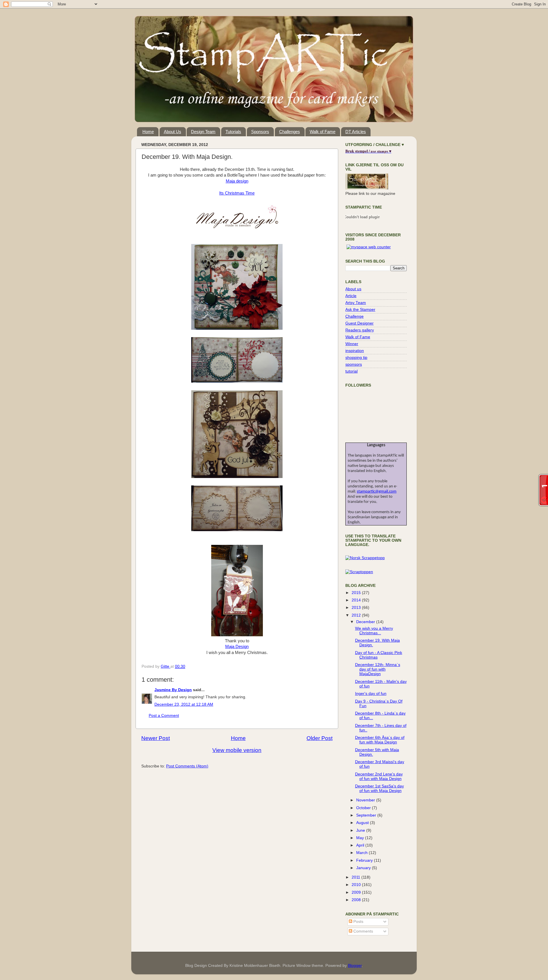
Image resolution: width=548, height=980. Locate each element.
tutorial (351, 371)
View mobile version (236, 750)
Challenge (354, 316)
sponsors (353, 364)
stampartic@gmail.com (376, 491)
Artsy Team (355, 303)
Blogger (355, 965)
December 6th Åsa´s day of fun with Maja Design (379, 739)
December (366, 622)
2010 (357, 885)
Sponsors (260, 131)
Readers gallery (359, 330)
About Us (172, 131)
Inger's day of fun (370, 693)
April (360, 845)
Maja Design (237, 646)
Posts (357, 921)
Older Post (320, 738)
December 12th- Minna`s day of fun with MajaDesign (377, 669)
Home (148, 131)
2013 (357, 607)
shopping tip (356, 357)
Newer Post (155, 738)
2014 (357, 600)
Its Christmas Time (237, 193)
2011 (356, 877)
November (366, 800)
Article (350, 296)
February (365, 860)
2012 (357, 615)
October (364, 808)
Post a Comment (164, 715)
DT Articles (355, 131)
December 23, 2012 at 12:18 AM (183, 704)
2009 (357, 892)
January (364, 868)
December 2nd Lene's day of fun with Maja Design (379, 776)
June (361, 830)
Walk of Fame (322, 131)
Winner (351, 344)
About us (353, 289)
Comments (362, 931)
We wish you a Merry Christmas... (374, 630)
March (362, 853)
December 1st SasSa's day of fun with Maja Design (379, 788)
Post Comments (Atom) (187, 766)
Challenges (289, 131)
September (366, 815)
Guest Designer (359, 323)
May (360, 838)
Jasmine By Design (173, 690)
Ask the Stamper (360, 309)
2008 (357, 900)
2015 (357, 593)
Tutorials (233, 131)
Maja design (237, 181)
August (363, 823)
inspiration (354, 351)
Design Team (203, 131)
